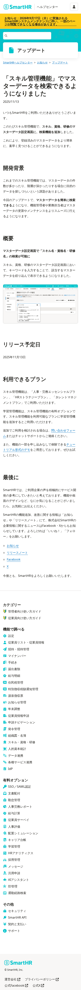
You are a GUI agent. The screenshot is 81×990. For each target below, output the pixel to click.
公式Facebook (16, 986)
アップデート (60, 62)
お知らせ (42, 62)
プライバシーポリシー (42, 979)
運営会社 (12, 979)
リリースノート (17, 553)
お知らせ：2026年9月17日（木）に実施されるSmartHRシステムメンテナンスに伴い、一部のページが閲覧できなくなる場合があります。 (40, 21)
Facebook (14, 559)
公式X (38, 986)
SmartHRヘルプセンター (18, 62)
